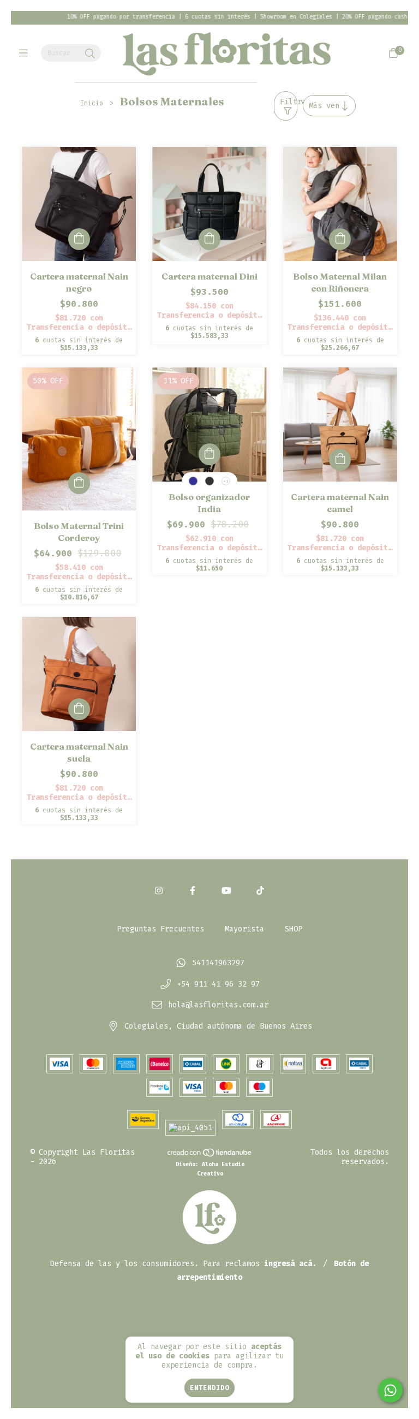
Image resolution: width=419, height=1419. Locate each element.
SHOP (293, 929)
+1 (226, 481)
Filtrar (288, 101)
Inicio (91, 103)
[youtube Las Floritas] (226, 890)
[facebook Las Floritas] (192, 890)
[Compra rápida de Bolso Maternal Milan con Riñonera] (340, 239)
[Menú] (26, 53)
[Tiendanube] (210, 1154)
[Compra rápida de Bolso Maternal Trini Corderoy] (79, 483)
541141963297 (218, 962)
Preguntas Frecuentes (160, 929)
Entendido (209, 1388)
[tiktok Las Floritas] (260, 890)
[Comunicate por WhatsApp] (390, 1390)
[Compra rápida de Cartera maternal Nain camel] (340, 460)
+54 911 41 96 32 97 (218, 984)
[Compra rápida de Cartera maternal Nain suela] (79, 709)
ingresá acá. (290, 1263)
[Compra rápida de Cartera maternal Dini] (209, 239)
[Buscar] (90, 54)
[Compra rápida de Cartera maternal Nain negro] (79, 239)
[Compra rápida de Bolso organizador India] (209, 454)
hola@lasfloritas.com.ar (218, 1005)
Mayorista (244, 929)
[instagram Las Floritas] (158, 890)
